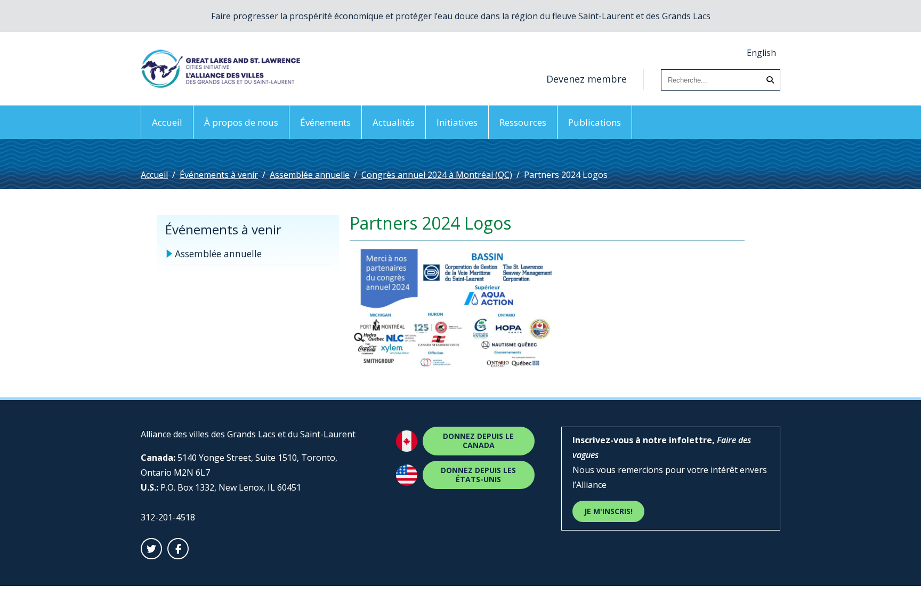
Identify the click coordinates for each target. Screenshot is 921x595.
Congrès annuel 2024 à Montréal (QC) (436, 175)
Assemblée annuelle (310, 175)
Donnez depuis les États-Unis (478, 474)
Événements (325, 122)
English (761, 53)
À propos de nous (241, 122)
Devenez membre (586, 78)
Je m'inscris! (608, 511)
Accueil (167, 122)
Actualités (394, 122)
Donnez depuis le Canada (478, 440)
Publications (594, 122)
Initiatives (457, 122)
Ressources (522, 122)
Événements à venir (219, 175)
